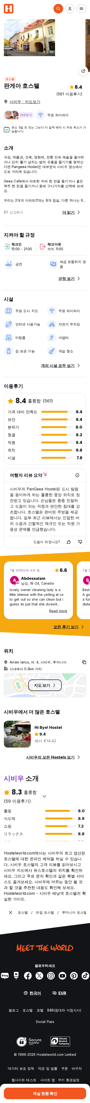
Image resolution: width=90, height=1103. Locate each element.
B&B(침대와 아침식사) (64, 1010)
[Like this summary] (68, 542)
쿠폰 (64, 1068)
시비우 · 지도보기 (25, 101)
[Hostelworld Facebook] (28, 976)
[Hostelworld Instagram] (51, 976)
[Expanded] (10, 912)
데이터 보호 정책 (21, 1068)
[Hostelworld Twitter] (39, 976)
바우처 (77, 1068)
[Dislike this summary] (80, 542)
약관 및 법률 (47, 1068)
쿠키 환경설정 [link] (68, 1080)
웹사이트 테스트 (24, 1080)
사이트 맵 (47, 1080)
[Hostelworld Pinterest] (74, 976)
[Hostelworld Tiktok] (85, 976)
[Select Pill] (58, 8)
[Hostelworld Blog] (5, 976)
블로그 (14, 1010)
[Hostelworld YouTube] (62, 976)
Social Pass (45, 1022)
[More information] (77, 475)
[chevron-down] (44, 796)
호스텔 (10, 79)
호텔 (40, 1010)
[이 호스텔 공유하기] (83, 71)
